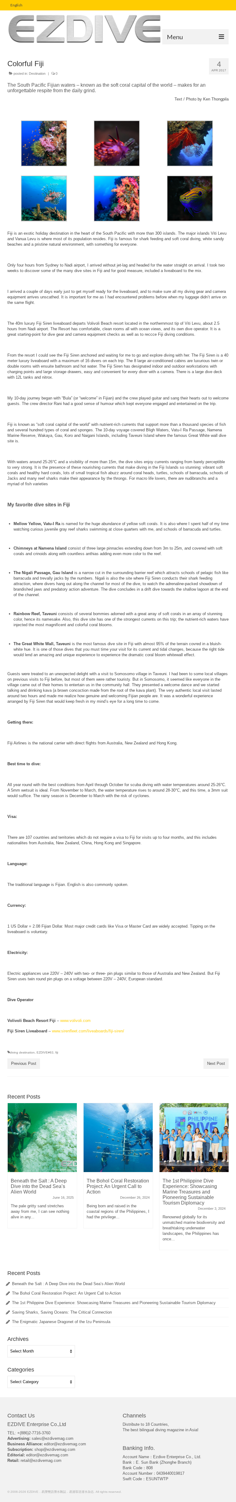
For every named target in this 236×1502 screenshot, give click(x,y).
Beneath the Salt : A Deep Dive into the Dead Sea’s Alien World (68, 1283)
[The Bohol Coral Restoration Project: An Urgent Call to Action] (42, 1137)
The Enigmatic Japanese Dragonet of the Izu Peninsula (61, 1321)
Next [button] (223, 1179)
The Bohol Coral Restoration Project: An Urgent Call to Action (66, 1293)
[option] (42, 1169)
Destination (37, 73)
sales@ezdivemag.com (52, 1438)
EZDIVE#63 (45, 1052)
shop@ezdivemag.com (54, 1449)
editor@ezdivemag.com (65, 1444)
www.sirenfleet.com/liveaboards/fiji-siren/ (88, 1031)
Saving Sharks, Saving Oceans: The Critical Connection (62, 1312)
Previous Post (23, 1063)
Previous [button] (12, 1179)
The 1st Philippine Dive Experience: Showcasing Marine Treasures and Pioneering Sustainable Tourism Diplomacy (114, 1302)
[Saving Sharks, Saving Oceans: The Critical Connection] (194, 1137)
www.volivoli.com (75, 1020)
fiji (56, 1052)
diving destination (22, 1052)
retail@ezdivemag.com (41, 1460)
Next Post (216, 1063)
